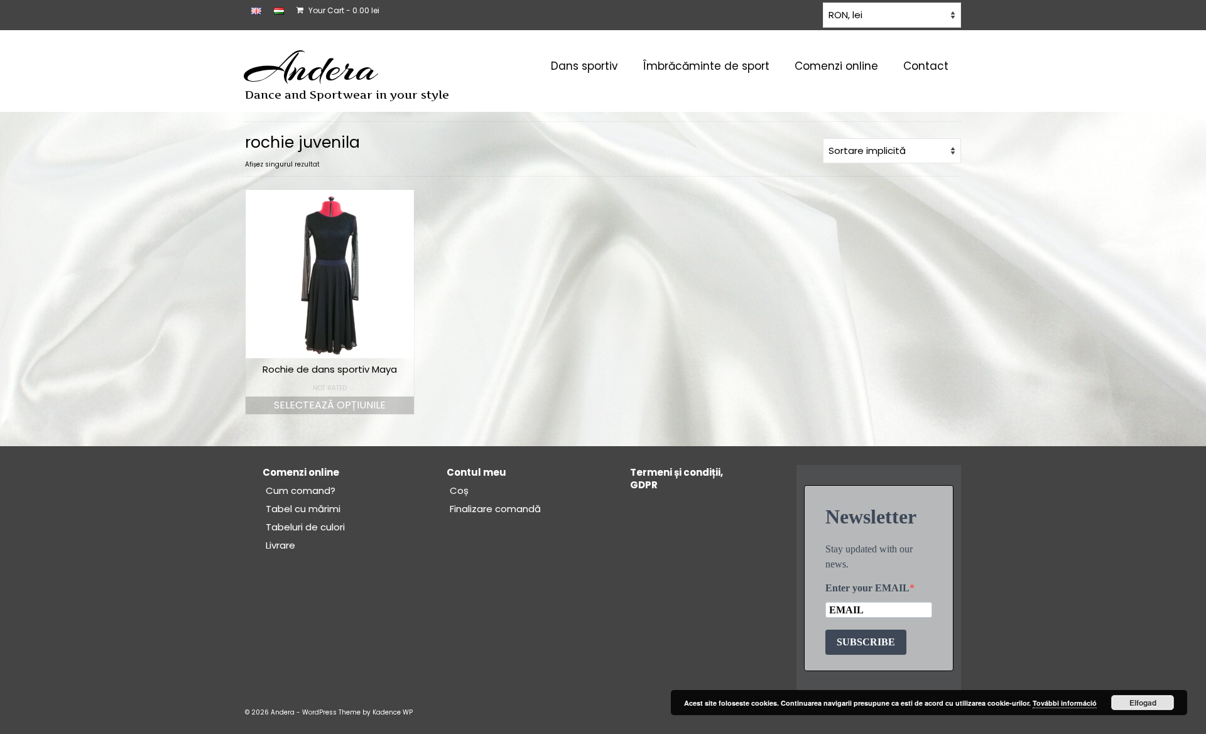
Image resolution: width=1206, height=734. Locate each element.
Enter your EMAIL (867, 588)
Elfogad (1142, 702)
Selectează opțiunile (330, 405)
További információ (1065, 703)
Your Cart (343, 10)
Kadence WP (392, 712)
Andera (311, 68)
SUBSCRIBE (866, 642)
